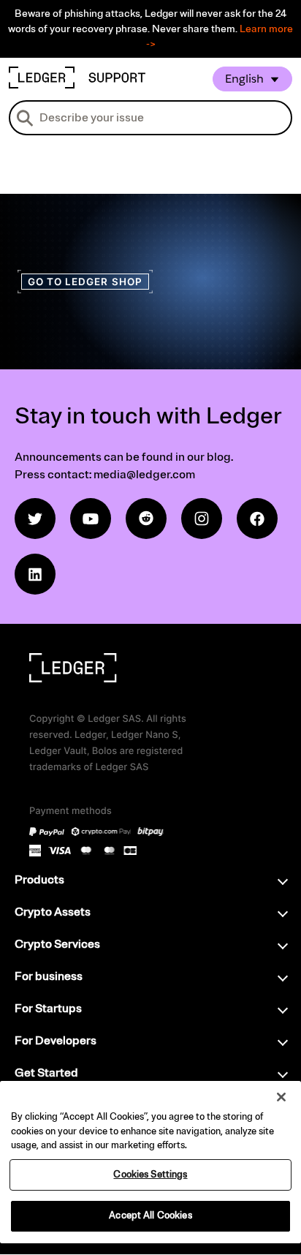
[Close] (281, 1097)
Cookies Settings (150, 1174)
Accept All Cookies (150, 1215)
